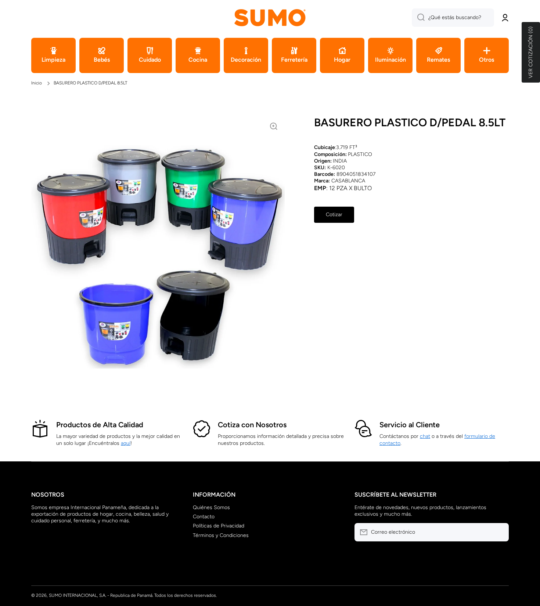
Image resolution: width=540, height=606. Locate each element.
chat (425, 436)
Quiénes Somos (211, 507)
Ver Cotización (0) (531, 52)
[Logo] (270, 17)
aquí (125, 443)
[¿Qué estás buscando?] (418, 17)
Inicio (36, 83)
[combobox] (453, 17)
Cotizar (334, 214)
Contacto (204, 517)
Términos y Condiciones (221, 535)
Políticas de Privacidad (218, 526)
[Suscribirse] (499, 532)
